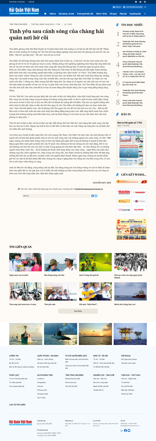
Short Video (41, 398)
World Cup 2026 (126, 394)
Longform (40, 379)
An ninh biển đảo (43, 367)
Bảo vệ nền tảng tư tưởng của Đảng (21, 367)
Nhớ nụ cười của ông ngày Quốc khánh (128, 276)
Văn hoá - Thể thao (130, 375)
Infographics (41, 382)
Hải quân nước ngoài (128, 363)
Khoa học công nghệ (100, 382)
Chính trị (53, 13)
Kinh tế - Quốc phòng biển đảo (104, 363)
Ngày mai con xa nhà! (18, 275)
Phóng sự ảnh (42, 390)
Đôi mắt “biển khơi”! (88, 304)
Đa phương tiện (135, 13)
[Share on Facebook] (92, 196)
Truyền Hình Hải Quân (134, 7)
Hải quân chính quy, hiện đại (46, 363)
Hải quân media (42, 394)
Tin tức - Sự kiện (15, 359)
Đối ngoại (113, 13)
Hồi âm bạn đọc (70, 382)
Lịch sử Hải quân (17, 405)
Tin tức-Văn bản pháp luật (18, 379)
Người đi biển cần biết (100, 386)
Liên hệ (31, 2)
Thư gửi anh (49, 304)
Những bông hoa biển (72, 379)
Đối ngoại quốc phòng (129, 359)
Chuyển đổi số (98, 390)
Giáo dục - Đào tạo (100, 379)
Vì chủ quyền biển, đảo (85, 13)
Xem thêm (78, 311)
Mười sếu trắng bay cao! (125, 304)
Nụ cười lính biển (127, 386)
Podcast (40, 386)
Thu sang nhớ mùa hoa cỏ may (22, 304)
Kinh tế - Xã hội (101, 13)
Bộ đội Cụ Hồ (14, 363)
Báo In (118, 7)
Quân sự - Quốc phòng (45, 359)
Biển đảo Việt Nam (127, 390)
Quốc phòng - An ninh (66, 13)
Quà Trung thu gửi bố (89, 275)
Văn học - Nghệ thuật (128, 379)
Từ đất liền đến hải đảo (101, 367)
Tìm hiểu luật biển (15, 382)
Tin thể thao (125, 382)
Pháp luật (123, 13)
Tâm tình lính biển (18, 24)
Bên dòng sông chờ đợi (54, 275)
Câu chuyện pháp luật (16, 386)
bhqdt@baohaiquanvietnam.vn (89, 189)
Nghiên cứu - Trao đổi (103, 375)
